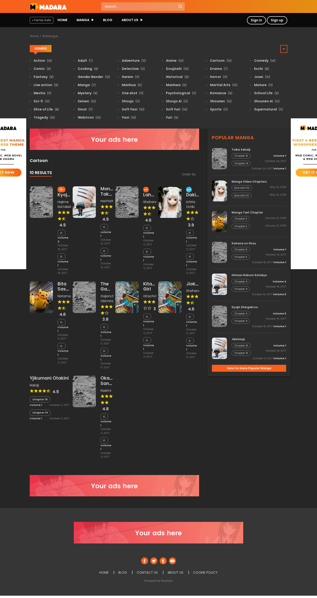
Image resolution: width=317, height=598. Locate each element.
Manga (86, 85)
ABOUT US (130, 20)
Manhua (131, 85)
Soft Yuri (176, 109)
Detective (133, 68)
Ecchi (261, 68)
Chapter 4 (61, 233)
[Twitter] (153, 560)
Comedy (264, 60)
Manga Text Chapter (247, 212)
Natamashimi (68, 296)
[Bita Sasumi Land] (41, 297)
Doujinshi (177, 68)
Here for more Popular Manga (249, 368)
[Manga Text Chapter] (219, 221)
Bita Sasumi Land (66, 289)
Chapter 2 (104, 227)
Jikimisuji (238, 339)
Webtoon (89, 117)
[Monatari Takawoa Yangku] (84, 202)
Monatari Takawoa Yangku (110, 194)
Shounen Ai (266, 101)
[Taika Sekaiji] (219, 158)
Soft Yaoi (132, 109)
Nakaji (34, 385)
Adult (85, 60)
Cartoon (220, 60)
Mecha (42, 93)
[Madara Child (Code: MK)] (48, 6)
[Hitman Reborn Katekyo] (219, 284)
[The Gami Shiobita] (84, 297)
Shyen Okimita (111, 298)
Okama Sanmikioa (112, 381)
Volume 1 (63, 263)
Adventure (133, 60)
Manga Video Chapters (249, 182)
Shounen (220, 101)
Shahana (150, 202)
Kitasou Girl (151, 286)
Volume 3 (63, 239)
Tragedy (44, 117)
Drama (218, 68)
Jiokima (195, 284)
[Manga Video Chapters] (219, 190)
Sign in (256, 20)
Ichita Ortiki (190, 204)
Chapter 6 (240, 249)
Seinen (86, 101)
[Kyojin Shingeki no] (41, 202)
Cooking (87, 68)
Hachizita (107, 201)
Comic (42, 68)
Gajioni (105, 296)
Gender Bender (93, 76)
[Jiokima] (169, 297)
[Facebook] (144, 560)
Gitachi (149, 296)
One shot (132, 93)
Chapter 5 (240, 257)
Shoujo (130, 101)
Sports (218, 109)
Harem (130, 76)
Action (42, 60)
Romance (220, 93)
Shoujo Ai (176, 101)
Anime (174, 60)
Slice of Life (46, 109)
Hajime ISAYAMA (64, 204)
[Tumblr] (163, 560)
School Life (266, 93)
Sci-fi (41, 101)
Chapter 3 (240, 218)
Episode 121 (241, 195)
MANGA (83, 20)
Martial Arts (223, 85)
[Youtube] (172, 560)
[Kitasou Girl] (127, 297)
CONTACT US (147, 572)
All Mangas (50, 36)
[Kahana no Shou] (219, 252)
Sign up (277, 20)
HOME (62, 20)
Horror (218, 76)
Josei (261, 76)
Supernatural (268, 109)
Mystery (87, 93)
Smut (85, 109)
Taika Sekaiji (241, 150)
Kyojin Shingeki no (245, 307)
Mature (263, 85)
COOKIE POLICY (205, 572)
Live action (45, 85)
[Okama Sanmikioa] (84, 391)
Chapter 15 (147, 228)
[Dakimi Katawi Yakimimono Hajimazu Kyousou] (169, 202)
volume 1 (105, 234)
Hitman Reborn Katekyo (249, 275)
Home (34, 36)
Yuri (171, 117)
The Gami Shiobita (109, 289)
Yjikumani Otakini (49, 378)
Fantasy (43, 76)
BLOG (107, 20)
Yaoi (128, 117)
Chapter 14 (147, 252)
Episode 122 (241, 188)
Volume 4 (279, 281)
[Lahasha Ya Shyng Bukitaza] (127, 202)
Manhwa (176, 85)
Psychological (180, 93)
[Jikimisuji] (219, 348)
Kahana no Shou (244, 243)
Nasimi (105, 390)
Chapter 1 (104, 251)
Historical (177, 76)
